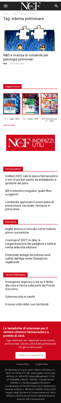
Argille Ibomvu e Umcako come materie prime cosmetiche (30, 230)
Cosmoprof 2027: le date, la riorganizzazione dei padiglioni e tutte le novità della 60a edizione (30, 243)
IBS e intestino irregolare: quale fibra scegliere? (28, 192)
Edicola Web (9, 125)
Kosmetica (10, 222)
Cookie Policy (41, 364)
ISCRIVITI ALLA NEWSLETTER (30, 355)
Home (6, 13)
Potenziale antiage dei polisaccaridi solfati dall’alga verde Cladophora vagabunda (27, 258)
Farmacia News (13, 169)
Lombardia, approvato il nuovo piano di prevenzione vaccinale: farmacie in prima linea (29, 205)
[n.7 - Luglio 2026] (11, 104)
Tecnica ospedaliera (15, 274)
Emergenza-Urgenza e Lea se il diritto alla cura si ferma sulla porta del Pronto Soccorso (30, 285)
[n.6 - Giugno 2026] (30, 104)
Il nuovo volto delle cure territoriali (27, 304)
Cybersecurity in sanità (20, 296)
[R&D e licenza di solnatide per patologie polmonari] (30, 37)
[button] (5, 6)
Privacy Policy (23, 364)
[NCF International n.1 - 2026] (49, 104)
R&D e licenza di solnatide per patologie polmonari (25, 57)
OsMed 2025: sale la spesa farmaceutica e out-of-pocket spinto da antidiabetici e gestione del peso (31, 179)
